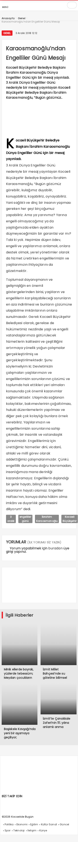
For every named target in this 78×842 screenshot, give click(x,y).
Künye (43, 830)
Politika (9, 824)
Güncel (64, 824)
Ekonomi (21, 824)
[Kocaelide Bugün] (33, 792)
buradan (55, 548)
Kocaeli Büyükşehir (70, 519)
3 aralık (11, 519)
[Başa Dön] (71, 835)
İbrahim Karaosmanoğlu (47, 519)
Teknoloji (19, 830)
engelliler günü (25, 519)
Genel (7, 33)
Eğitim (34, 824)
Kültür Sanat (49, 824)
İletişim (32, 830)
